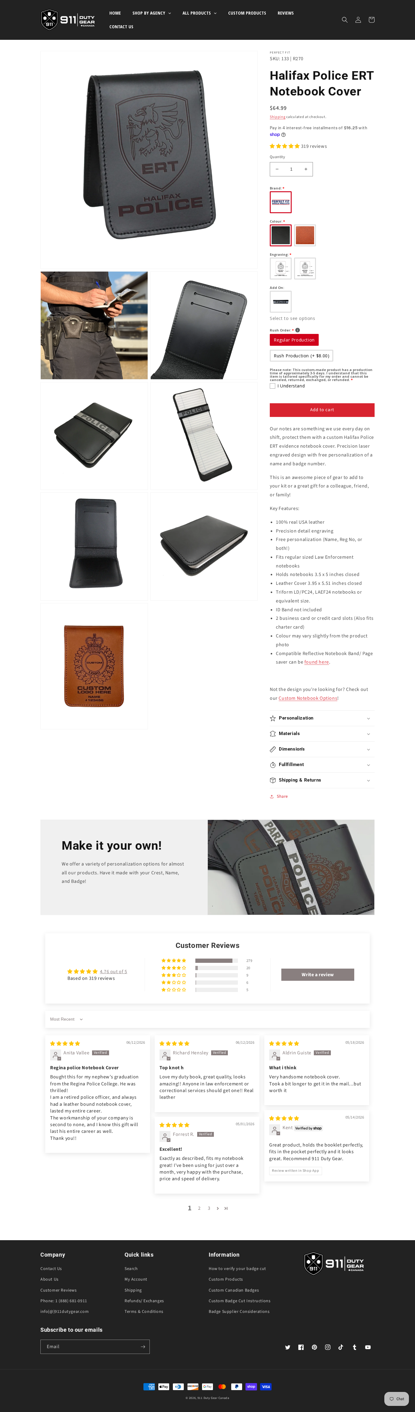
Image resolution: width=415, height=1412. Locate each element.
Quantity (277, 157)
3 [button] (209, 1208)
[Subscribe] (142, 1347)
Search (131, 1269)
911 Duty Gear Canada (213, 1398)
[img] (65, 1043)
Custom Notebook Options (308, 698)
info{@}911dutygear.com (64, 1312)
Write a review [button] (318, 974)
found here (316, 662)
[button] (345, 19)
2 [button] (199, 1208)
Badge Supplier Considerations (239, 1312)
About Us (49, 1279)
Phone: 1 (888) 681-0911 (63, 1301)
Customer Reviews (58, 1290)
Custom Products (226, 1279)
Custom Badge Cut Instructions (239, 1301)
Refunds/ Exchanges (144, 1301)
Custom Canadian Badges (234, 1290)
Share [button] (282, 796)
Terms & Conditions (144, 1312)
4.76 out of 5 (113, 971)
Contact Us (51, 1269)
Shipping (278, 117)
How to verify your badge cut (237, 1269)
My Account (136, 1279)
